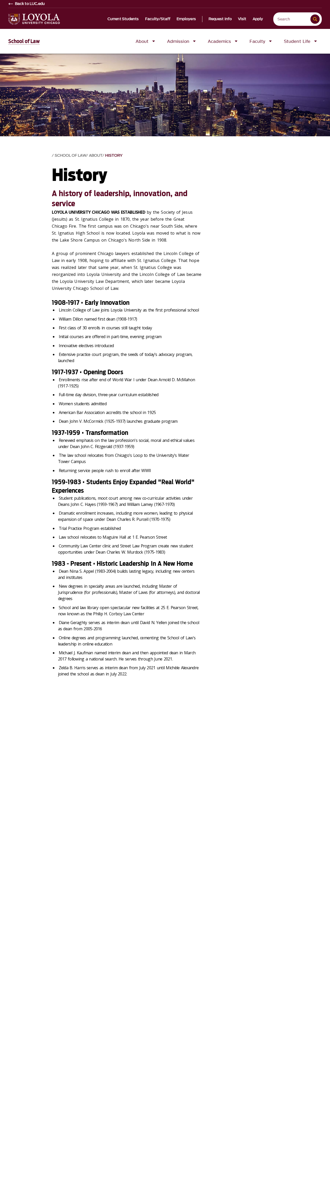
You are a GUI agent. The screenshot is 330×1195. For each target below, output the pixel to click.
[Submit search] (315, 19)
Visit (242, 19)
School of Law (24, 41)
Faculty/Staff (157, 19)
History (113, 155)
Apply (258, 19)
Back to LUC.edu (30, 4)
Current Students (123, 19)
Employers (186, 19)
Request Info (220, 19)
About (95, 155)
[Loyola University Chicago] (34, 19)
